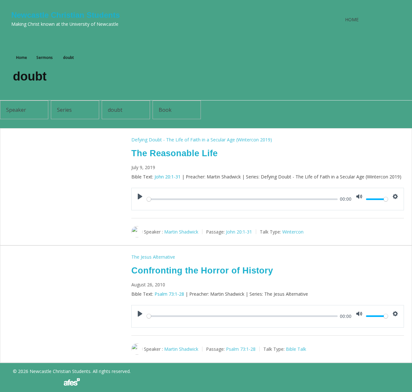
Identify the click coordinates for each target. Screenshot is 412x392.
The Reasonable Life (174, 153)
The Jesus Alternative (153, 257)
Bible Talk (296, 349)
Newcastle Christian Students (65, 15)
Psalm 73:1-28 (169, 294)
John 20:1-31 (167, 177)
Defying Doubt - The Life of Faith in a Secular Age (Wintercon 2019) (201, 140)
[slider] (242, 199)
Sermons (44, 57)
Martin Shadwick (181, 232)
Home (352, 19)
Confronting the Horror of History (202, 270)
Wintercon (293, 232)
